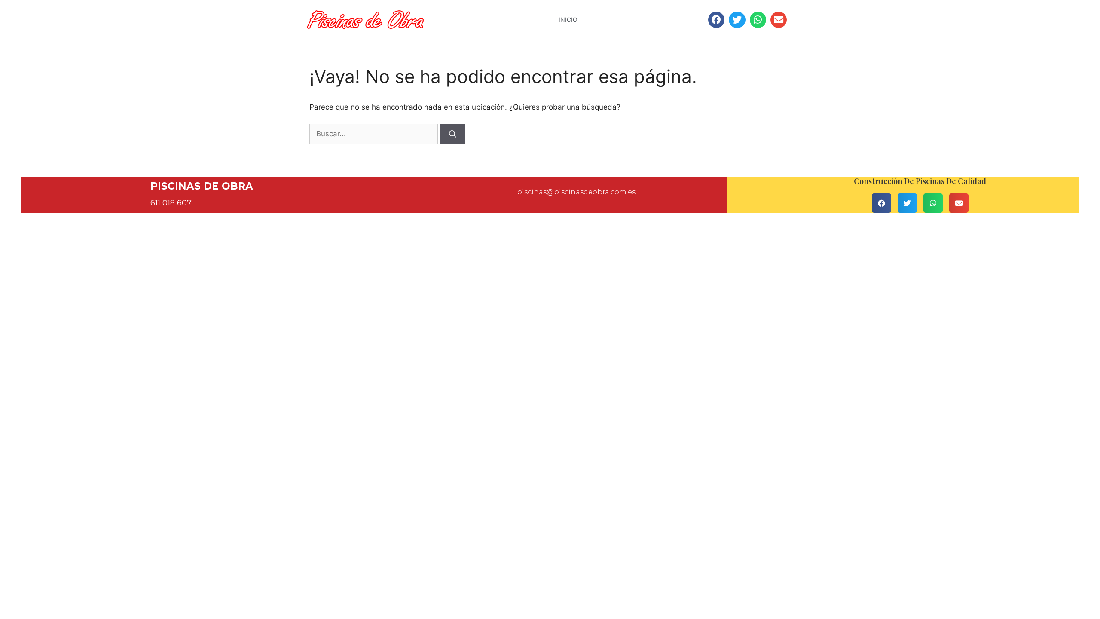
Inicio (568, 19)
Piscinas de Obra (201, 186)
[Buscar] (452, 134)
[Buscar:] (374, 133)
